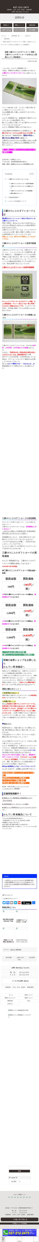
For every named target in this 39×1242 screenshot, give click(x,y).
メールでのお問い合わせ (20, 981)
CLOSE (31, 173)
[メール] (35, 1239)
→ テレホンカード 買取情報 (11, 788)
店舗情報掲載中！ (14, 197)
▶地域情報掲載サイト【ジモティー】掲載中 (15, 804)
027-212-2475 (21, 7)
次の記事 (32, 957)
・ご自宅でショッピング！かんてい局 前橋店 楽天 (19, 880)
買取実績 (6, 39)
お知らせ (27, 36)
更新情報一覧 (15, 36)
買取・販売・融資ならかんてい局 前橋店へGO (18, 164)
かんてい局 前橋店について (17, 201)
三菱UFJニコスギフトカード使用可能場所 (18, 267)
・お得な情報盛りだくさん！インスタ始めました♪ (19, 882)
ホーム (4, 36)
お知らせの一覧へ (20, 958)
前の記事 (9, 957)
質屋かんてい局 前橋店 (19, 2)
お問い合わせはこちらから (20, 11)
